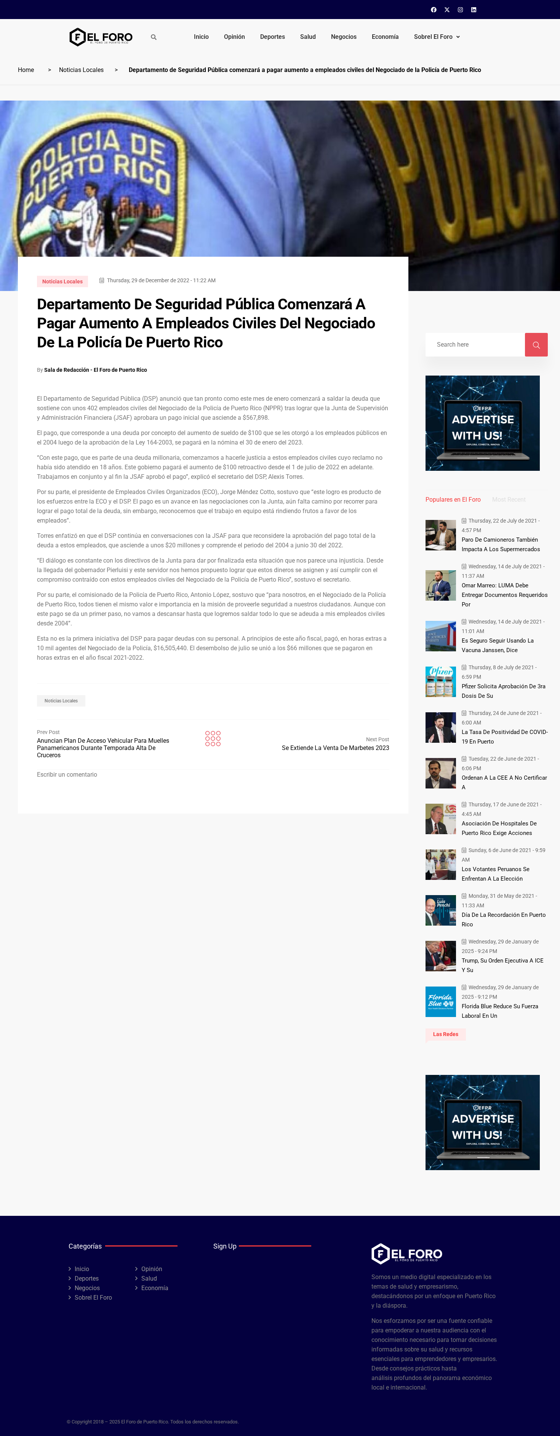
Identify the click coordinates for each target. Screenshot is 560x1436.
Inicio (201, 36)
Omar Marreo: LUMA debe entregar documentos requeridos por (505, 595)
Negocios (344, 36)
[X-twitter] (447, 9)
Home (26, 70)
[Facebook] (434, 9)
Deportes (272, 36)
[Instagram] (460, 9)
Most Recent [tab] (509, 499)
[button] (436, 37)
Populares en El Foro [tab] (453, 499)
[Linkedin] (474, 9)
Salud (308, 36)
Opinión (234, 36)
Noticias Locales (81, 70)
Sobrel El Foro (433, 36)
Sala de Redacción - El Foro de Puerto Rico (95, 370)
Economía (385, 36)
